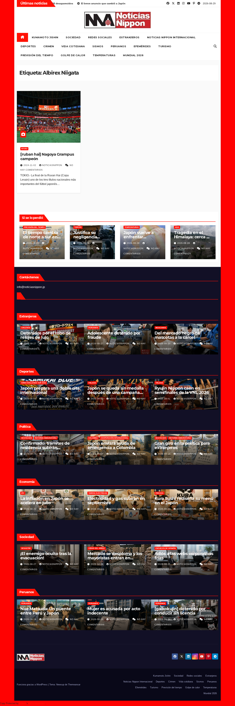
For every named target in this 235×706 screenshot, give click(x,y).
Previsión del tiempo (37, 55)
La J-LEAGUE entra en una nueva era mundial (60, 390)
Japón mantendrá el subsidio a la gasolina (63, 445)
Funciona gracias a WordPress (32, 684)
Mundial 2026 (133, 55)
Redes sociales (100, 37)
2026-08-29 (33, 243)
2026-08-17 (177, 454)
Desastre (93, 548)
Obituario (26, 548)
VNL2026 (172, 383)
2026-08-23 (30, 509)
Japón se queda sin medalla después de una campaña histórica (196, 392)
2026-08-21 (97, 509)
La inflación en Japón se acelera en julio (111, 500)
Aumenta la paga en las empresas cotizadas (44, 500)
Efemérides (142, 46)
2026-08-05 (110, 399)
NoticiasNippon (52, 165)
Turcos (78, 227)
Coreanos (40, 328)
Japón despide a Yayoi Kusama (42, 555)
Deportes (28, 46)
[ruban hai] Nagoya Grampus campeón (47, 156)
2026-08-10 (164, 619)
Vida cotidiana (73, 46)
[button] (215, 46)
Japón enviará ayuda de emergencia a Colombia (192, 445)
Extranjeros (129, 37)
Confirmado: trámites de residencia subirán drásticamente (125, 447)
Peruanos (118, 46)
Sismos (97, 46)
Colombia (173, 438)
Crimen (48, 46)
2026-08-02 (177, 399)
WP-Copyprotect (37, 703)
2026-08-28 (83, 243)
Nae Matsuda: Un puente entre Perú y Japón (112, 611)
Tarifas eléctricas (165, 493)
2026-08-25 (43, 454)
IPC (89, 493)
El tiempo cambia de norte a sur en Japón (40, 237)
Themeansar (74, 684)
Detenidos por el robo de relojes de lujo (126, 335)
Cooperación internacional (195, 438)
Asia (177, 227)
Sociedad (73, 37)
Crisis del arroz (164, 548)
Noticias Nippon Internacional (171, 37)
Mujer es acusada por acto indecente (180, 611)
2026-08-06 (43, 399)
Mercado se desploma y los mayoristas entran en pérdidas (181, 558)
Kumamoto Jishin (45, 37)
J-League (39, 383)
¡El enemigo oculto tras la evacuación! (112, 555)
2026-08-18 (97, 619)
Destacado (107, 438)
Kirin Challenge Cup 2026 (114, 383)
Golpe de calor (73, 55)
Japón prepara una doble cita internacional (130, 390)
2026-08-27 (110, 343)
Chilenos (106, 328)
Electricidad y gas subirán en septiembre (183, 500)
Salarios (25, 493)
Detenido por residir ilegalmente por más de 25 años (60, 337)
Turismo (164, 46)
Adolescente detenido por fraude (194, 335)
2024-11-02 (30, 165)
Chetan (22, 703)
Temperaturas (104, 55)
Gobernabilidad (42, 438)
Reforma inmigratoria (126, 438)
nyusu (24, 149)
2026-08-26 (164, 564)
